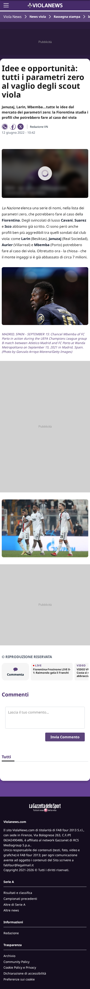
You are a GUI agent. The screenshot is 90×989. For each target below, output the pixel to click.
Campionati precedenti (20, 899)
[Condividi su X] (20, 127)
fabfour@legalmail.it (18, 865)
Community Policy (16, 962)
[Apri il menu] (6, 5)
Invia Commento (65, 737)
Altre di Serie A (14, 904)
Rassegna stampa (67, 16)
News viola (37, 16)
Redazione (11, 933)
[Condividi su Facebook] (13, 127)
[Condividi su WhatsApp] (5, 127)
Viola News (12, 16)
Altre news (11, 910)
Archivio (9, 956)
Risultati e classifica (17, 893)
